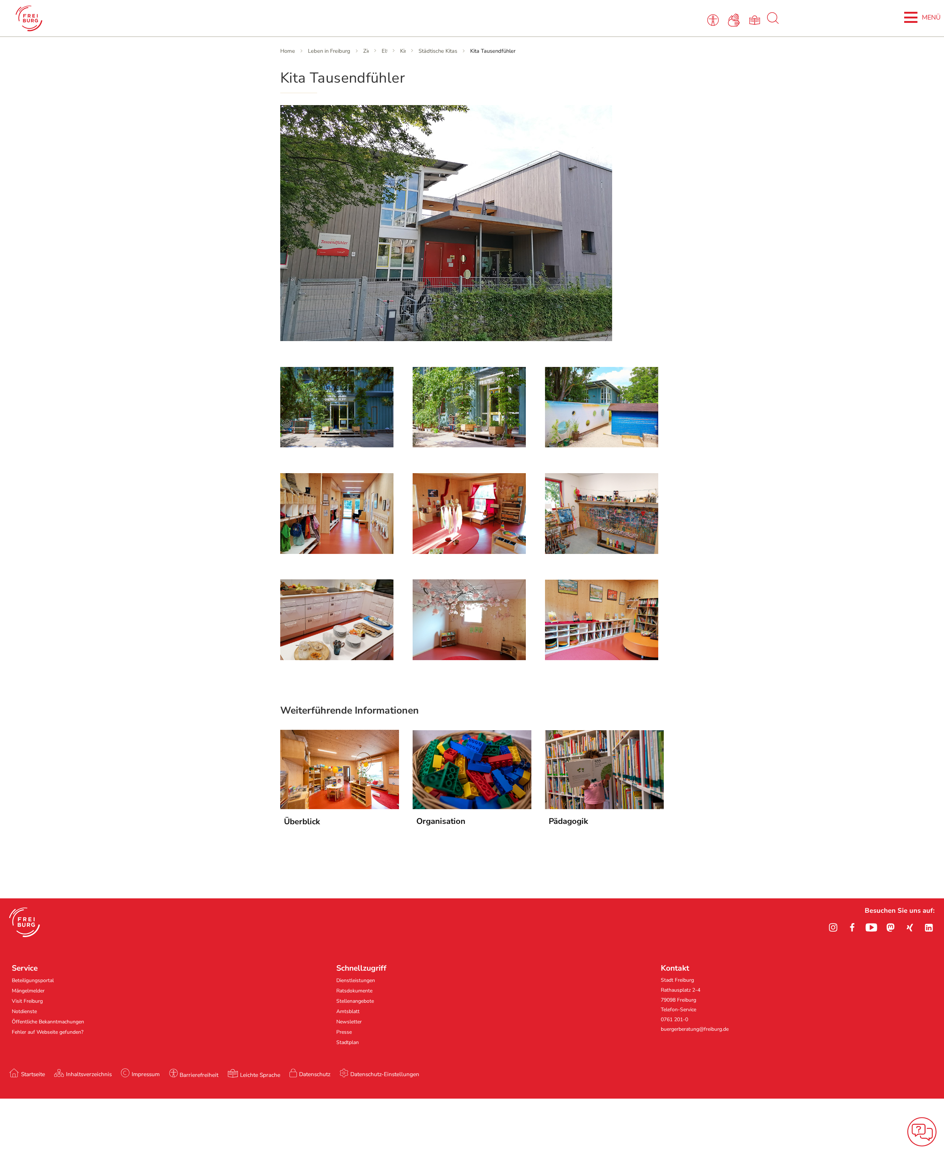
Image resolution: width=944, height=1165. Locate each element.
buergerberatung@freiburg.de (695, 1029)
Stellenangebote (355, 1001)
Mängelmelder (28, 990)
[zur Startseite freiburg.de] (195, 18)
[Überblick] (339, 807)
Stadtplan (347, 1042)
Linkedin (929, 927)
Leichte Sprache (260, 1075)
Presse (344, 1032)
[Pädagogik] (604, 807)
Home (287, 51)
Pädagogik (568, 821)
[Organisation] (472, 807)
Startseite (33, 1074)
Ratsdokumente (354, 990)
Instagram (833, 927)
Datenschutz (314, 1074)
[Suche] (773, 22)
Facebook (852, 927)
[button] (24, 922)
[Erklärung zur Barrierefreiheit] (714, 19)
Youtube (871, 927)
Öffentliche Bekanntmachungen (48, 1021)
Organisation (440, 821)
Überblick (302, 821)
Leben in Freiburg (329, 51)
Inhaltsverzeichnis (89, 1074)
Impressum (146, 1074)
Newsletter (349, 1021)
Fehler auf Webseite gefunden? (47, 1032)
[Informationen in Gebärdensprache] (735, 19)
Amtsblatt (348, 1011)
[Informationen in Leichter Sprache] (755, 19)
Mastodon (890, 927)
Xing (910, 927)
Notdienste (24, 1011)
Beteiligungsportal (33, 980)
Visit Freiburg (27, 1001)
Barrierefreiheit (199, 1075)
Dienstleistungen (355, 980)
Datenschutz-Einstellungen (384, 1074)
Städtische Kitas (438, 51)
